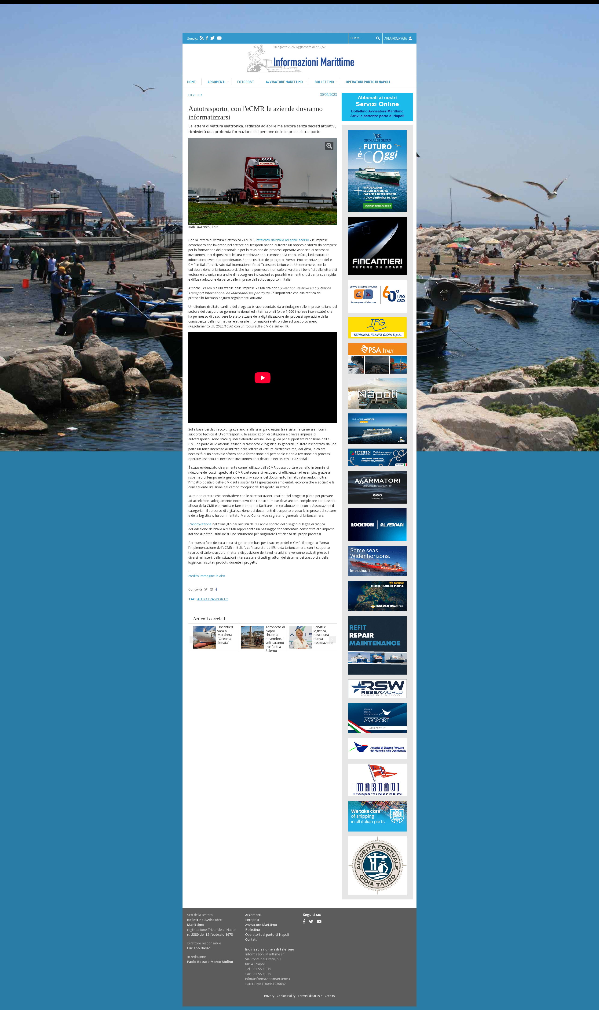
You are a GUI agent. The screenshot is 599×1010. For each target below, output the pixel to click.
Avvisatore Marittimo (261, 924)
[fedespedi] (377, 457)
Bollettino (324, 81)
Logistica (195, 95)
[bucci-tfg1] (377, 327)
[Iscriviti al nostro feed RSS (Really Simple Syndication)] (202, 38)
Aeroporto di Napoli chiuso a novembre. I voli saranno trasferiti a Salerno (275, 639)
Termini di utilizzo (310, 996)
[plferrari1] (377, 524)
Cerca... (356, 38)
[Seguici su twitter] (212, 38)
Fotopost (245, 81)
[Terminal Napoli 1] (377, 393)
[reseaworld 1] (377, 688)
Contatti (251, 939)
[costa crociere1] (377, 428)
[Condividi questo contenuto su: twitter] (206, 589)
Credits (330, 996)
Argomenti (216, 81)
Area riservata (396, 38)
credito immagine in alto (206, 576)
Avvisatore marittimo (284, 81)
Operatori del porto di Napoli (267, 934)
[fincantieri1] (377, 245)
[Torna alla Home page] (299, 57)
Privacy (269, 996)
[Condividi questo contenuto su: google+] (211, 589)
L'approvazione (200, 524)
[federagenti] (377, 816)
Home (191, 81)
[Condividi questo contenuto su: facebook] (216, 589)
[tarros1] (377, 596)
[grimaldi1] (377, 170)
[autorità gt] (377, 865)
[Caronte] (377, 296)
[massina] (377, 560)
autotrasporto (212, 599)
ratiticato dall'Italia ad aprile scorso (282, 240)
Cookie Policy (286, 996)
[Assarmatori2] (377, 487)
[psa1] (377, 358)
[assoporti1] (377, 717)
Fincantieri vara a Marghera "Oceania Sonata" (225, 635)
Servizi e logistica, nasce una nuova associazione (323, 635)
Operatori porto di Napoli (368, 81)
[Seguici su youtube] (219, 38)
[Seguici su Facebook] (207, 38)
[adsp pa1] (377, 748)
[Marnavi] (377, 779)
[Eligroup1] (377, 645)
